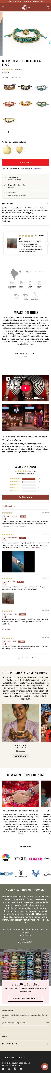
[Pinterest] (9, 1069)
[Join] (47, 1022)
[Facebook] (3, 1069)
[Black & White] (25, 87)
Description (8, 204)
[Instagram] (15, 1069)
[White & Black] (9, 119)
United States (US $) (13, 1058)
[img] (7, 513)
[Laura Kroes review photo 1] (8, 598)
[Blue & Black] (41, 87)
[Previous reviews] (4, 243)
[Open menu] (5, 7)
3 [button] (26, 658)
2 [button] (22, 658)
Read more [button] (36, 547)
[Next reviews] (47, 243)
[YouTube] (21, 1069)
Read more (6, 221)
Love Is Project (11, 1063)
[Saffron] (25, 103)
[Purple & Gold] (9, 87)
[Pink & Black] (9, 103)
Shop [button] (4, 1036)
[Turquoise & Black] (41, 103)
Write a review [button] (25, 497)
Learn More (20, 756)
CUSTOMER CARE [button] (9, 1044)
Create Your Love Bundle (25, 998)
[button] (7, 69)
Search (27, 1063)
